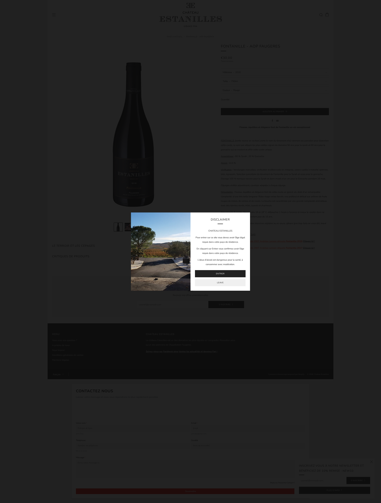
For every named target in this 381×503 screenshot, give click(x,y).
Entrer (220, 273)
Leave (220, 282)
